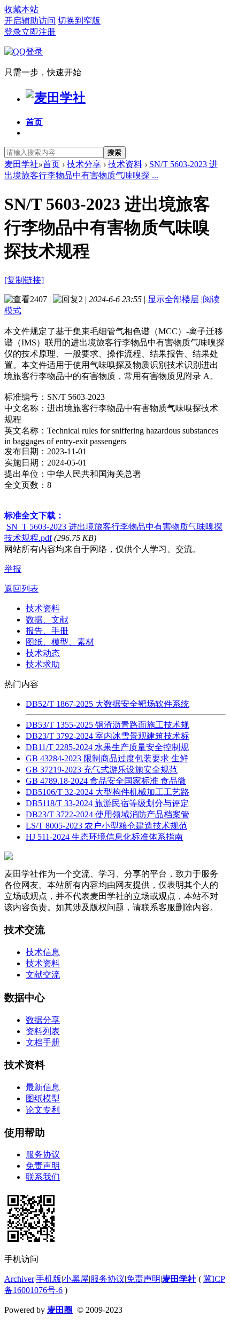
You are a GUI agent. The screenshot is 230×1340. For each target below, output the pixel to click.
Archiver (19, 1278)
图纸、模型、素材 (60, 642)
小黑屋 (76, 1278)
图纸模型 (43, 1098)
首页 (34, 122)
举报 (12, 568)
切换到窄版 (79, 20)
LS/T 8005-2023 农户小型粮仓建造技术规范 (106, 825)
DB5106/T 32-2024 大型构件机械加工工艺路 (107, 792)
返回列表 (21, 588)
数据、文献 (47, 619)
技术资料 (125, 164)
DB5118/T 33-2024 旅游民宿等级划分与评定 (107, 803)
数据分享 (43, 1019)
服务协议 (43, 1154)
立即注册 (38, 31)
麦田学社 (21, 164)
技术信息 (43, 952)
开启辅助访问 (30, 20)
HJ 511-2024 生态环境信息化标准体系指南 (104, 836)
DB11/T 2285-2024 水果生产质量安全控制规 (107, 747)
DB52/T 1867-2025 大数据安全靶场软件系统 (107, 703)
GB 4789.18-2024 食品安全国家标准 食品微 (106, 780)
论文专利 (43, 1109)
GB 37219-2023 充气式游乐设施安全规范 (102, 769)
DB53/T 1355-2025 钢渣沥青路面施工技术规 (107, 724)
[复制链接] (24, 280)
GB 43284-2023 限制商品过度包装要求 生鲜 (107, 758)
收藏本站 (21, 9)
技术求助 (43, 664)
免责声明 (43, 1165)
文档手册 (43, 1042)
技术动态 (43, 653)
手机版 (49, 1278)
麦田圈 (60, 1309)
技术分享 (84, 164)
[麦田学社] (56, 98)
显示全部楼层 (173, 299)
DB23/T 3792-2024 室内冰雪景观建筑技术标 (107, 735)
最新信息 (43, 1087)
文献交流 (43, 974)
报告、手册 (47, 630)
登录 (12, 31)
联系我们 (43, 1176)
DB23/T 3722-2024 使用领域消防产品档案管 (107, 814)
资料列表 (43, 1031)
